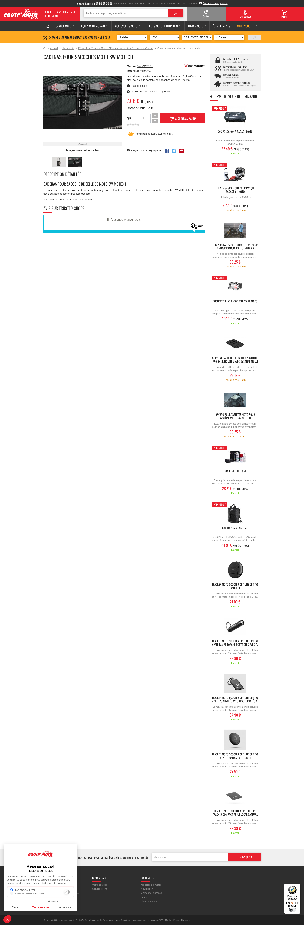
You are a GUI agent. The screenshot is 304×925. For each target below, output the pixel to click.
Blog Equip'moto (150, 901)
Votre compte (99, 884)
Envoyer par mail (139, 150)
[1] (254, 37)
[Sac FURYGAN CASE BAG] (235, 513)
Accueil (44, 49)
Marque (131, 66)
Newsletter (147, 888)
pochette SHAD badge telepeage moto (235, 301)
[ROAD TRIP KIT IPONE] (235, 457)
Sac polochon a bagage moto (235, 132)
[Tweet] (174, 150)
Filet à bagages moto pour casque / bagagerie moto (235, 190)
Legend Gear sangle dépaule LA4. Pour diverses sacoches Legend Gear (235, 246)
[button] (7, 919)
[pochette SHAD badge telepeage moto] (235, 287)
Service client (99, 888)
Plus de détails (139, 85)
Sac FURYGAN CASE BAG (235, 528)
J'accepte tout (40, 907)
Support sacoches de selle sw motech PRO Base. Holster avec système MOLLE (235, 359)
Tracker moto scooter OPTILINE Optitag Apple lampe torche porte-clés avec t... (235, 642)
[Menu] (298, 886)
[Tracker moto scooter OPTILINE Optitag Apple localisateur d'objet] (235, 740)
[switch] (292, 910)
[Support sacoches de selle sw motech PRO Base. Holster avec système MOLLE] (235, 344)
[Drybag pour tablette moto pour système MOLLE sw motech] (235, 400)
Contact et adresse (151, 892)
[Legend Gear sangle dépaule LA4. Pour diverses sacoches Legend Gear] (235, 230)
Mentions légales (172, 920)
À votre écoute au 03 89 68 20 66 (94, 3)
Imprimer (157, 150)
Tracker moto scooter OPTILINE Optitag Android (235, 586)
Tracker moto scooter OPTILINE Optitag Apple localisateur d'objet (235, 756)
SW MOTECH (145, 66)
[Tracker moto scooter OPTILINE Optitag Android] (235, 570)
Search (175, 13)
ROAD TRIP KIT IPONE (235, 471)
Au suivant (65, 907)
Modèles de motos (151, 884)
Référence (133, 70)
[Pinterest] (181, 150)
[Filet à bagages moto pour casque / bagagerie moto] (235, 174)
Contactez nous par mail (215, 3)
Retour (16, 907)
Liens (144, 896)
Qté (129, 118)
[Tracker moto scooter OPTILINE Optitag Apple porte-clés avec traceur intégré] (235, 683)
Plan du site (186, 920)
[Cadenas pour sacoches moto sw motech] (59, 162)
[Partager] (167, 150)
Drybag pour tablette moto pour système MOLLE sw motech (235, 416)
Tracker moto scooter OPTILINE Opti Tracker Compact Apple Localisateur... (235, 812)
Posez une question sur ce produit (150, 91)
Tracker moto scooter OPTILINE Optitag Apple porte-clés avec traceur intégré (235, 699)
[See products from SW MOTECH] (194, 65)
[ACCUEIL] (47, 26)
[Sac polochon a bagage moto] (235, 117)
